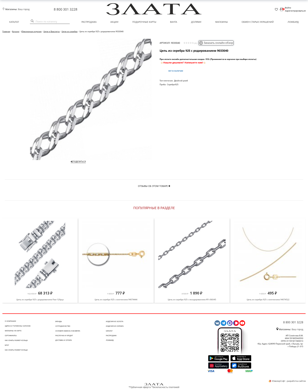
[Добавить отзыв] (169, 186)
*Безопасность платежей (165, 387)
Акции (114, 21)
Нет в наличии (175, 71)
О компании (10, 321)
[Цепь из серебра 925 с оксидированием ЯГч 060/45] (192, 254)
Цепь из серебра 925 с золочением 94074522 (268, 299)
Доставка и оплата (63, 340)
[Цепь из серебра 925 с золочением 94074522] (268, 254)
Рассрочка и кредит (64, 335)
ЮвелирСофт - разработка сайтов (289, 381)
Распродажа (89, 21)
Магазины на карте (13, 331)
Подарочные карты (144, 21)
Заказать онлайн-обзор (218, 43)
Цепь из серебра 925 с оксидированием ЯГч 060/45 (192, 299)
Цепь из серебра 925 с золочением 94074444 (116, 299)
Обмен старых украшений (258, 21)
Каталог (14, 21)
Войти (288, 7)
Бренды (58, 321)
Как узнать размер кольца (16, 340)
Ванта (173, 21)
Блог (7, 345)
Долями (196, 21)
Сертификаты (11, 335)
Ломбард (293, 21)
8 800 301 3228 (65, 9)
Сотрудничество (62, 326)
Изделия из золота (114, 321)
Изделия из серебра (115, 326)
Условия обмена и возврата (67, 331)
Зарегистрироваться (295, 10)
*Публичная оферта (140, 387)
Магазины (221, 21)
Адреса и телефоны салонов (17, 326)
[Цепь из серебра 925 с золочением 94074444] (116, 254)
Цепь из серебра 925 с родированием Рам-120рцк (40, 299)
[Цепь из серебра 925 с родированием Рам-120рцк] (40, 254)
